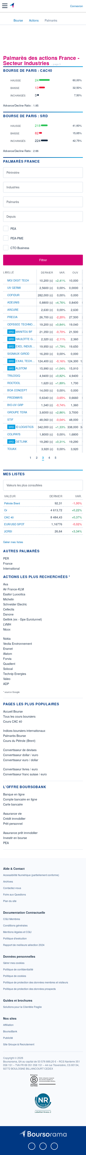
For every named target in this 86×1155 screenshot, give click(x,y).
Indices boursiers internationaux (24, 730)
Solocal (8, 669)
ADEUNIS (13, 302)
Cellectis (8, 609)
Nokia (7, 638)
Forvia (7, 659)
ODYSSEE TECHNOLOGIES (24, 324)
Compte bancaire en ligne (20, 799)
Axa (5, 584)
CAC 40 (9, 517)
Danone (8, 614)
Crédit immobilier (14, 818)
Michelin (8, 599)
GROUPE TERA (17, 412)
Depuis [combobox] (11, 216)
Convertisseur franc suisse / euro (25, 774)
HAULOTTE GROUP (28, 339)
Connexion (76, 6)
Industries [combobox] (12, 187)
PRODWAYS (15, 398)
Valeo (6, 679)
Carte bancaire (13, 804)
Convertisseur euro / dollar (20, 760)
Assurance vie (12, 813)
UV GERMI (14, 288)
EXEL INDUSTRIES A (29, 346)
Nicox (6, 629)
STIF (10, 419)
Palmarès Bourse (14, 736)
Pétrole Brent (12, 503)
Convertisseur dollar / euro (20, 755)
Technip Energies (14, 674)
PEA (6, 843)
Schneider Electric (15, 604)
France (8, 563)
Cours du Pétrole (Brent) (19, 741)
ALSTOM (21, 368)
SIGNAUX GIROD (18, 354)
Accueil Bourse (13, 711)
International (11, 568)
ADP (6, 684)
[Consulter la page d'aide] (65, 5)
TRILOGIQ (13, 376)
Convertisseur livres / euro (20, 769)
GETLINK (21, 441)
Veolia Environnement (17, 643)
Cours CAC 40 (12, 721)
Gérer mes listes (13, 542)
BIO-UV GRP (15, 405)
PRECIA (12, 317)
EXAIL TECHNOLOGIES (31, 361)
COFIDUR (13, 295)
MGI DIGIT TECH (18, 280)
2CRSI (8, 531)
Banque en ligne (14, 794)
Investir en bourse (15, 838)
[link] (31, 875)
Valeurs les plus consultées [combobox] (24, 485)
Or (5, 510)
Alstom (7, 653)
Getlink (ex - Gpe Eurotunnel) (22, 619)
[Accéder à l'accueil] (6, 20)
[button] (5, 6)
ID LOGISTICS (25, 427)
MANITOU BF (24, 332)
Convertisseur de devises (20, 750)
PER (6, 558)
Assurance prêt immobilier (20, 833)
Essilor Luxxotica (14, 594)
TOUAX (11, 449)
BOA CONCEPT (17, 390)
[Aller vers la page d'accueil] (12, 5)
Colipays (13, 434)
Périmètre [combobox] (12, 172)
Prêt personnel (13, 823)
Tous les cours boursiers (19, 716)
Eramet (8, 648)
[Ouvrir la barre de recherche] (59, 5)
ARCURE (13, 310)
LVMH (7, 624)
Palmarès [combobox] (12, 202)
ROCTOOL (13, 383)
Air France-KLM (13, 589)
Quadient (9, 664)
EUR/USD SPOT (14, 524)
